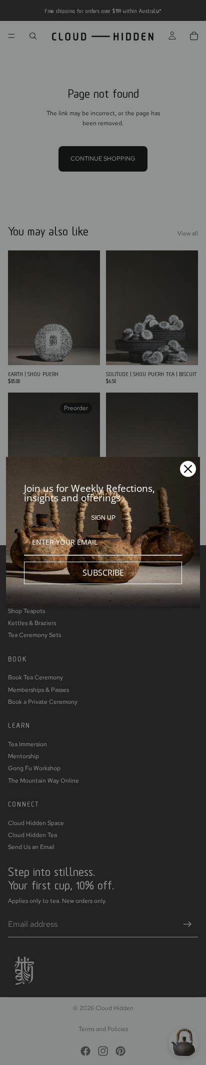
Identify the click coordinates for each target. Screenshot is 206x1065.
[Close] (188, 469)
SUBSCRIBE (103, 572)
